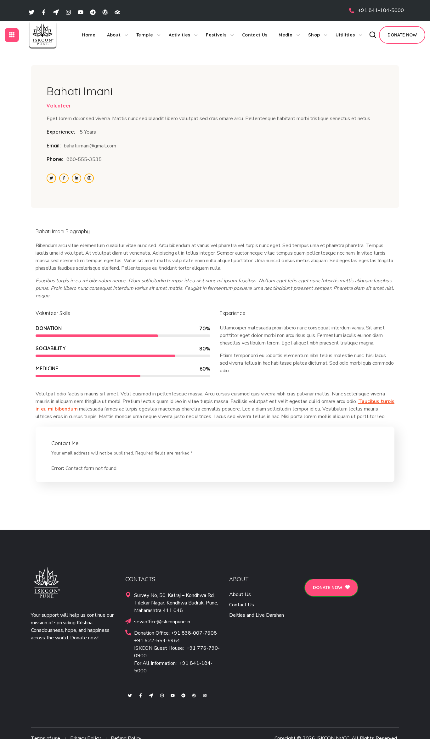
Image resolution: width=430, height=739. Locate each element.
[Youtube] (80, 12)
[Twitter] (31, 12)
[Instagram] (68, 12)
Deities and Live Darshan (256, 615)
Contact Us (241, 604)
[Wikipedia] (105, 12)
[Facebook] (43, 12)
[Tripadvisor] (117, 12)
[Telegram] (93, 12)
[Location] (56, 12)
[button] (373, 34)
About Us (240, 594)
